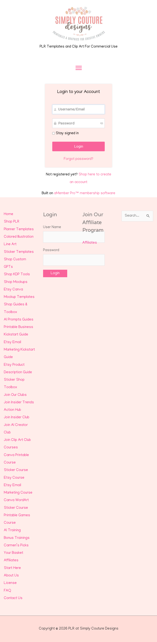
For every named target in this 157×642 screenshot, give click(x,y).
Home (8, 214)
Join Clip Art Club (17, 440)
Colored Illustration (19, 237)
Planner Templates (19, 230)
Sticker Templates (19, 252)
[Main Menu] (78, 68)
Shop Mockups (15, 282)
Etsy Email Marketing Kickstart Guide (19, 350)
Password (51, 250)
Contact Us (13, 598)
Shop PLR (11, 222)
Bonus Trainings (16, 538)
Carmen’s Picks (16, 546)
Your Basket (13, 553)
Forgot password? (78, 159)
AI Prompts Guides (18, 320)
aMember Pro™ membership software (84, 194)
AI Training (12, 531)
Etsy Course (14, 478)
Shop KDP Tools (17, 275)
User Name (52, 227)
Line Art (10, 244)
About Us (11, 576)
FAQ (7, 591)
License (10, 583)
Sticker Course (16, 470)
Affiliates (11, 561)
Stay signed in (67, 134)
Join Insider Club (16, 418)
